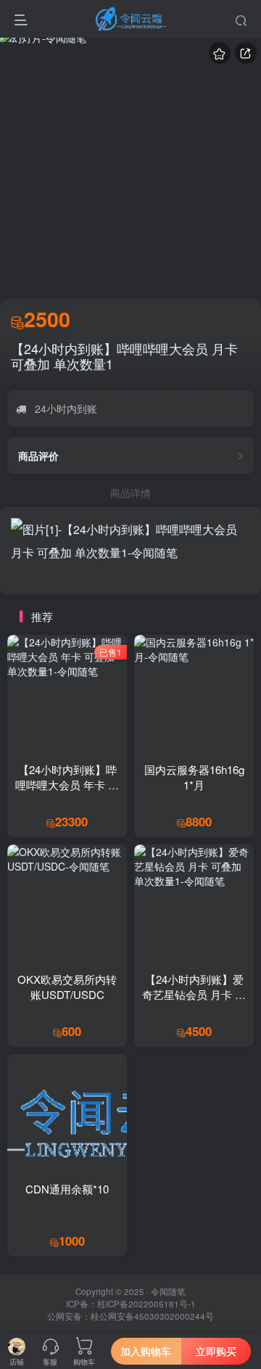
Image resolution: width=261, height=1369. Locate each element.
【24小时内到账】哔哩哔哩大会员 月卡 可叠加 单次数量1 (124, 356)
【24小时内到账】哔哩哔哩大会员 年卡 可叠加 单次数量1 (67, 784)
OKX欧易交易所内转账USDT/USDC (67, 986)
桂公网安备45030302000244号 (152, 1316)
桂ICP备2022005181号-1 (146, 1304)
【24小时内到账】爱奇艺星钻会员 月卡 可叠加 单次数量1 (194, 994)
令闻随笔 (168, 1291)
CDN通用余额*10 (67, 1188)
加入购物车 (145, 1351)
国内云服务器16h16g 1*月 (194, 777)
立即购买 (216, 1351)
